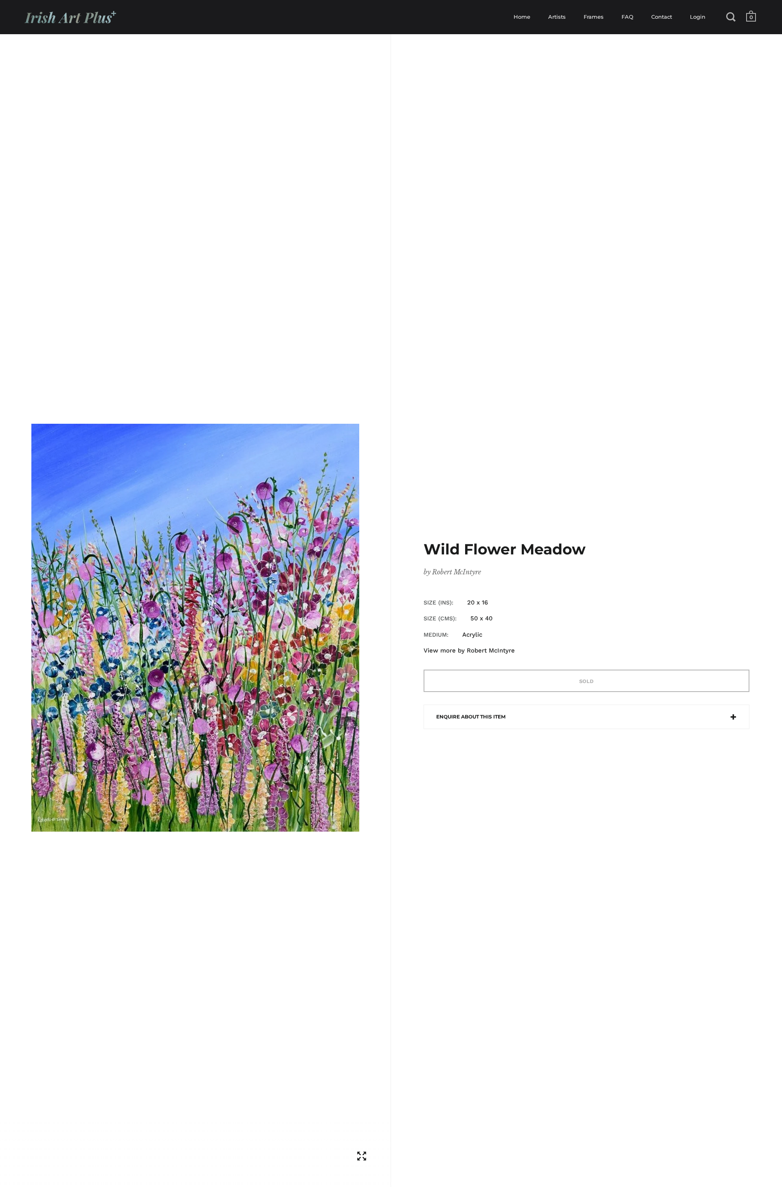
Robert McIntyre (456, 572)
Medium (435, 634)
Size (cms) (439, 618)
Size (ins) (438, 602)
